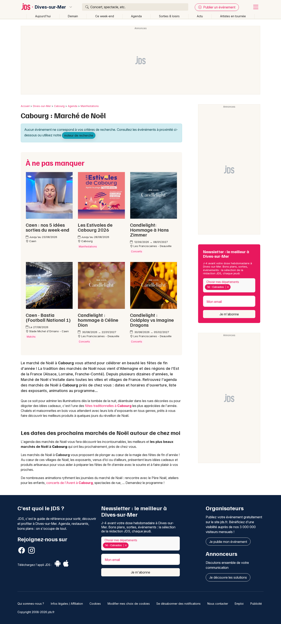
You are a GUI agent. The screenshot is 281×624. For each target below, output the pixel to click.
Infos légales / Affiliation (67, 603)
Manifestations (90, 106)
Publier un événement (218, 7)
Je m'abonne (229, 314)
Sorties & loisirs (169, 16)
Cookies (95, 603)
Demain (73, 16)
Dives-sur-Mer (50, 7)
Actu (200, 16)
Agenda (136, 16)
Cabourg (59, 106)
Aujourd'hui (43, 16)
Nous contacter (217, 603)
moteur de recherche (78, 135)
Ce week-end (104, 16)
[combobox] (229, 285)
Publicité (256, 603)
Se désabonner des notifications (178, 603)
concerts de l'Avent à (69, 483)
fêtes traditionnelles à (108, 406)
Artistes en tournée (233, 16)
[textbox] (232, 287)
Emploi (239, 603)
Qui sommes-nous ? (30, 603)
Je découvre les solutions (228, 577)
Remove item (227, 287)
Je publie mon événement (228, 542)
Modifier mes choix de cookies (129, 603)
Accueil (25, 106)
